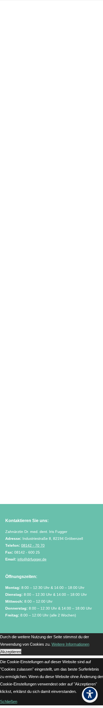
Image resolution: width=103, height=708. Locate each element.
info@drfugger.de (31, 559)
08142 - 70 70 (33, 545)
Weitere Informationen (70, 644)
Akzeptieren (11, 651)
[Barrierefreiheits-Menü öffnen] (90, 695)
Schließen (8, 701)
